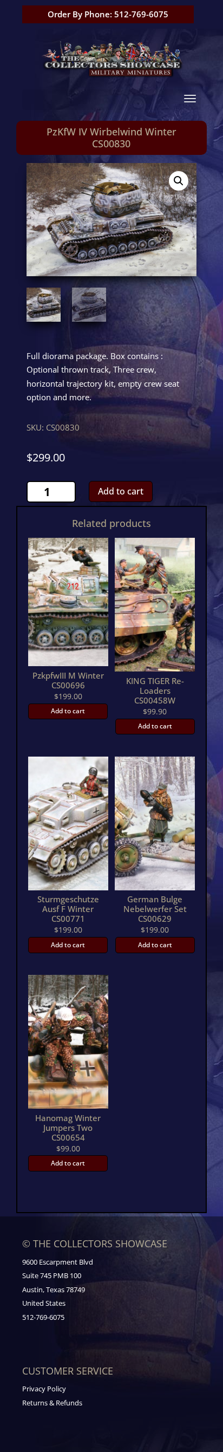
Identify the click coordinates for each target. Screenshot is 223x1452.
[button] (178, 181)
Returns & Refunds (52, 1403)
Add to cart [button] (68, 710)
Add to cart (120, 491)
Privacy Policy (44, 1389)
